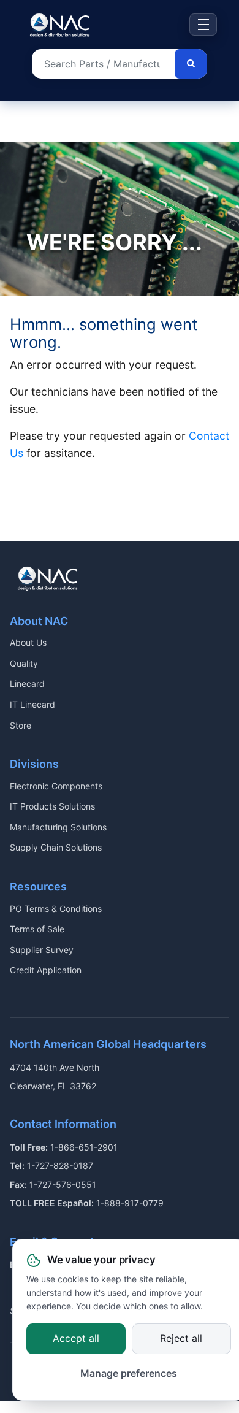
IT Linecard (32, 704)
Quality (24, 663)
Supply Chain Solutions (56, 847)
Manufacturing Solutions (58, 827)
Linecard (27, 683)
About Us (28, 642)
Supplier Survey (42, 949)
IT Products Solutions (52, 806)
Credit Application (46, 970)
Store (20, 725)
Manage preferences (128, 1374)
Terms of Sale (37, 929)
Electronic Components (56, 786)
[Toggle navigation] (203, 24)
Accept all (76, 1338)
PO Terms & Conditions (56, 908)
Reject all (181, 1338)
